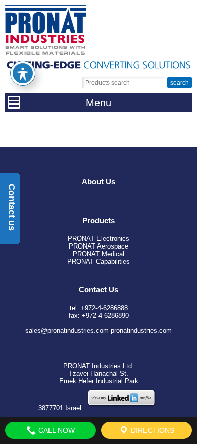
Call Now (55, 430)
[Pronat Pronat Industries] (45, 52)
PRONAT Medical (98, 254)
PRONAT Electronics (98, 238)
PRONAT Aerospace (98, 246)
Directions (151, 430)
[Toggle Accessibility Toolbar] (23, 73)
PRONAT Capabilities (98, 261)
